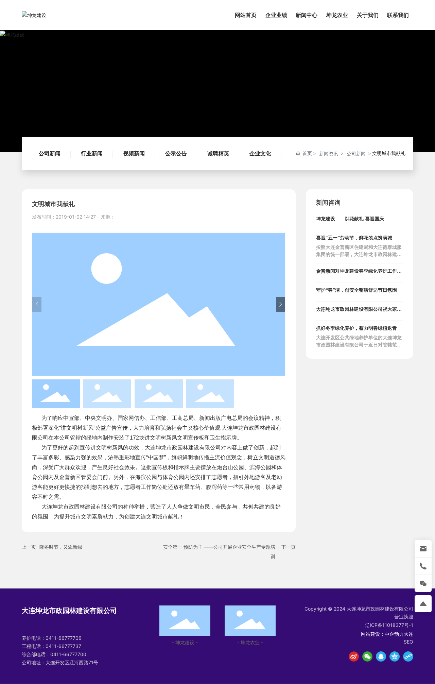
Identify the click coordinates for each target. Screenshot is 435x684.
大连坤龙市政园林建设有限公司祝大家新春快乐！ (359, 312)
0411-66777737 (63, 646)
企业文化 (260, 153)
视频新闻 (134, 153)
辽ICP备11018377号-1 (389, 625)
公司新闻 (49, 153)
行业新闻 (92, 153)
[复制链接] (408, 656)
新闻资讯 (328, 153)
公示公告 (176, 153)
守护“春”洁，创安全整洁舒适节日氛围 (356, 290)
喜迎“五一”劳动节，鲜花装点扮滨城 (354, 237)
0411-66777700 (68, 654)
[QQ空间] (394, 656)
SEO (408, 642)
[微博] (354, 656)
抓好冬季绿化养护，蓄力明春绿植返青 (356, 328)
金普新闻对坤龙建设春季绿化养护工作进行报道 (359, 273)
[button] (280, 304)
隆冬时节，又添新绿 (60, 547)
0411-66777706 (64, 638)
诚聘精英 (218, 153)
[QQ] (381, 656)
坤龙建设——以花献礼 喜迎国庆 (350, 218)
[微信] (367, 656)
